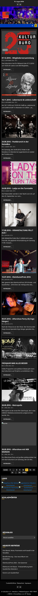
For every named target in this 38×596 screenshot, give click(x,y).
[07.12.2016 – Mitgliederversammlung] (19, 42)
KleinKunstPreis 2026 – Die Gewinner (15, 563)
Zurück (6, 470)
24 (19, 472)
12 (30, 470)
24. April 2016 (7, 366)
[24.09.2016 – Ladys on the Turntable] (19, 172)
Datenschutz (20, 583)
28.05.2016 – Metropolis (12, 405)
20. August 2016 (7, 191)
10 (23, 470)
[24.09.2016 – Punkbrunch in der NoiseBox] (19, 126)
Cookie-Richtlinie (11, 583)
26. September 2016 (8, 60)
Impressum (28, 583)
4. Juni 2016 (6, 324)
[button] (32, 25)
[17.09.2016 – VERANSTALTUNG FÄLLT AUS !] (19, 214)
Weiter (24, 472)
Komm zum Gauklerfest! (11, 573)
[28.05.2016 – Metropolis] (19, 389)
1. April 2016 (6, 408)
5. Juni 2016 (6, 279)
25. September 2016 (8, 102)
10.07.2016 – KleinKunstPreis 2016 (16, 277)
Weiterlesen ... (7, 69)
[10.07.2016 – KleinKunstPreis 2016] (19, 261)
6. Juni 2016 (6, 235)
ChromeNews (18, 594)
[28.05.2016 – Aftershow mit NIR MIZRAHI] (19, 433)
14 (12, 472)
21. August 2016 (7, 147)
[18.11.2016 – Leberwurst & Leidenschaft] (19, 84)
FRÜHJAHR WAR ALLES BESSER (14, 363)
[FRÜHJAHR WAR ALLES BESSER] (19, 347)
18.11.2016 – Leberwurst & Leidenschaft (19, 100)
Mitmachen (35, 25)
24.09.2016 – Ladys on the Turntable (17, 188)
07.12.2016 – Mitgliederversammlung (18, 58)
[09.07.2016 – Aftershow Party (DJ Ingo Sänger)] (19, 303)
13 (34, 470)
